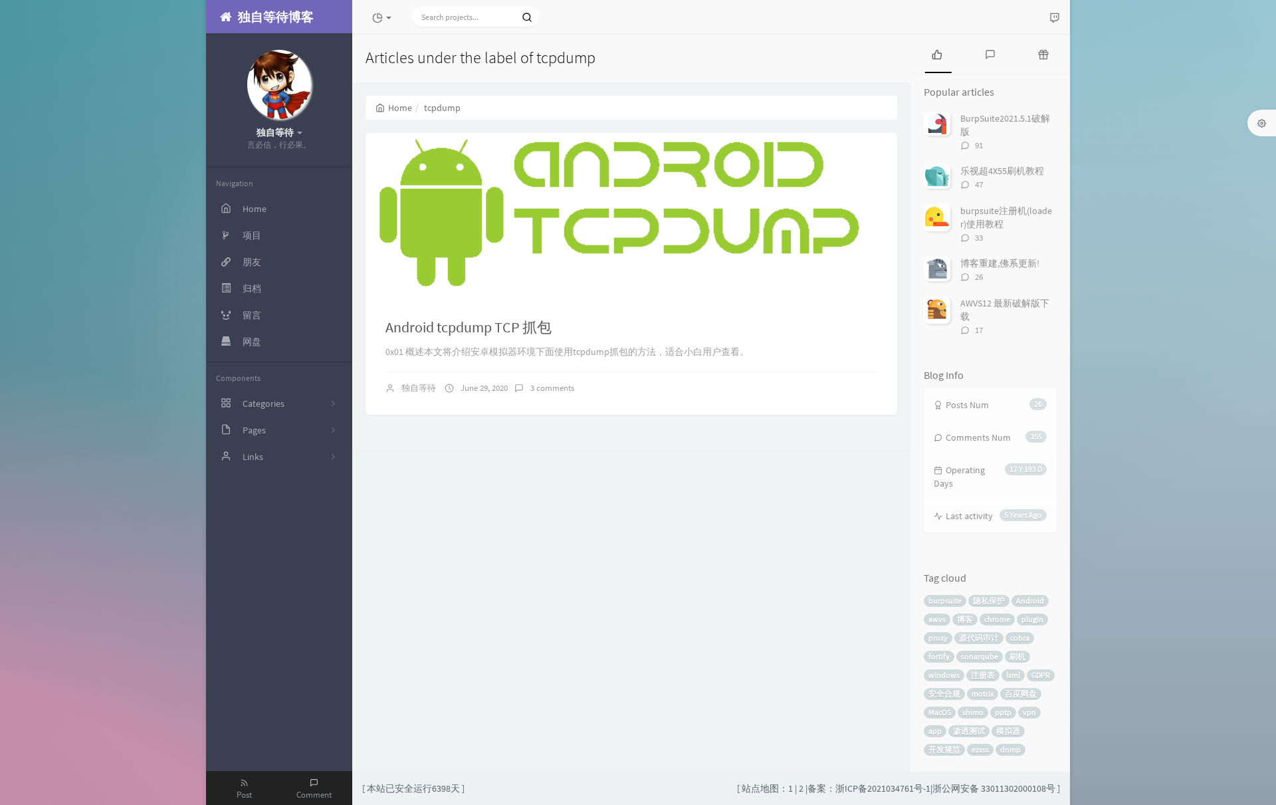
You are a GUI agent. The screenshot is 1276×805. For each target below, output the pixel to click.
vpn (1029, 712)
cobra (1019, 638)
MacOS (939, 712)
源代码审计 (979, 638)
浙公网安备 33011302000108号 (993, 788)
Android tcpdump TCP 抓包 (468, 327)
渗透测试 (969, 731)
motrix (983, 694)
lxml (1013, 675)
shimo (973, 712)
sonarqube (979, 656)
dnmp (1010, 749)
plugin (1032, 619)
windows (944, 675)
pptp (1003, 712)
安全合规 (944, 694)
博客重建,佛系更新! (999, 263)
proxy (938, 638)
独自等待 (418, 388)
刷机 (1017, 656)
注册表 (983, 675)
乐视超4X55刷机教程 (1002, 171)
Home (400, 108)
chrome (997, 619)
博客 (965, 619)
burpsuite (945, 601)
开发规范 (944, 749)
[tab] (937, 53)
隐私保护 (989, 601)
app (935, 731)
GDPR (1040, 675)
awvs (937, 619)
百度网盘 (1021, 694)
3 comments (552, 388)
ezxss (980, 749)
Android (1030, 601)
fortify (939, 656)
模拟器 (1008, 731)
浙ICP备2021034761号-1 (882, 788)
